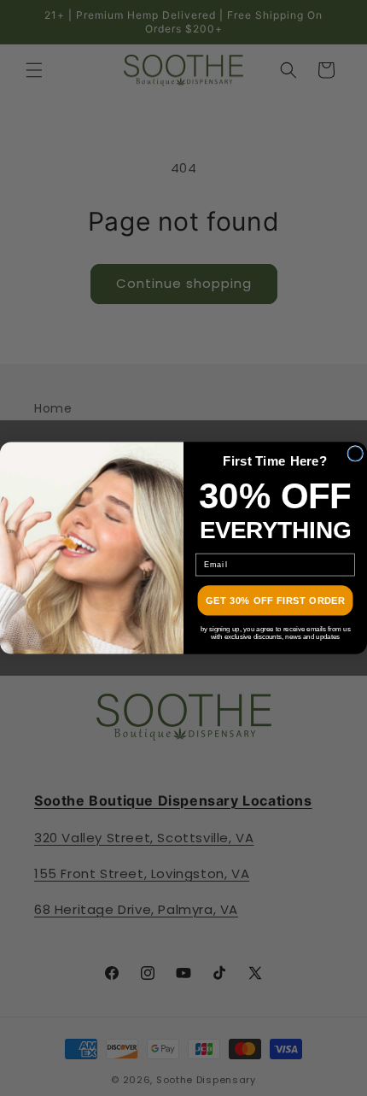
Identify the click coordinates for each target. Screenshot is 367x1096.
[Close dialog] (355, 454)
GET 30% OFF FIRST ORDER (275, 600)
